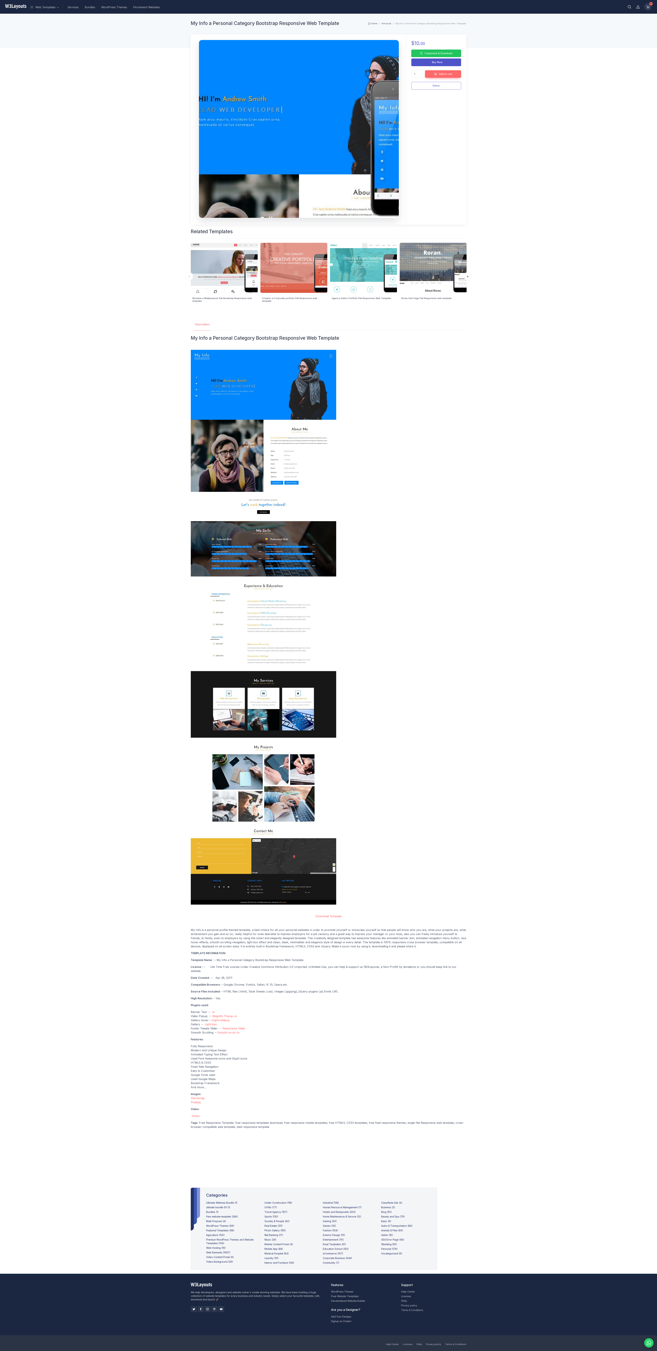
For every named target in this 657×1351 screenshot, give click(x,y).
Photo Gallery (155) (275, 1230)
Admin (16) (387, 1235)
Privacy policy (409, 1305)
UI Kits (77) (271, 1207)
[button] (629, 7)
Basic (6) (386, 1221)
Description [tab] (202, 324)
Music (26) (270, 1239)
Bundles (90, 7)
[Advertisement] (328, 1156)
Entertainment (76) (333, 1239)
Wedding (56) (389, 1244)
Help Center (408, 1291)
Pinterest (214, 1309)
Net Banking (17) (274, 1235)
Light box (211, 1024)
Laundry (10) (272, 1258)
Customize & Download (438, 53)
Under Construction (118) (278, 1202)
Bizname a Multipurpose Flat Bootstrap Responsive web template (222, 299)
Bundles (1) (212, 1211)
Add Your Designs (341, 1316)
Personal (386, 23)
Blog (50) (386, 1211)
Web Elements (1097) (218, 1252)
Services (73, 7)
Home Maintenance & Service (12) (342, 1216)
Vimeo (196, 1116)
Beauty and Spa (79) (393, 1216)
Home (374, 23)
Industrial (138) (331, 1202)
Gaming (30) (330, 1221)
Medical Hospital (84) (277, 1253)
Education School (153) (336, 1248)
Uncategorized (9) (391, 1253)
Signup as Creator (341, 1321)
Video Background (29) (219, 1261)
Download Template (328, 916)
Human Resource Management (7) (342, 1207)
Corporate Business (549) (337, 1258)
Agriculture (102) (215, 1235)
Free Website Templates (345, 1296)
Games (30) (329, 1225)
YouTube (221, 1309)
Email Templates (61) (334, 1244)
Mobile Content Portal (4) (279, 1244)
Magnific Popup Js (224, 1016)
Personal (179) (389, 1248)
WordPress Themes (114, 7)
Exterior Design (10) (334, 1235)
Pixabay (196, 1102)
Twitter (194, 1309)
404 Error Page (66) (392, 1239)
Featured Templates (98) (220, 1230)
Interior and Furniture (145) (279, 1262)
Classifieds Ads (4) (391, 1202)
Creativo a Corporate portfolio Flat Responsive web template (289, 299)
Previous (189, 276)
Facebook (201, 1309)
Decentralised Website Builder (348, 1300)
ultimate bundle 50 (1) (218, 1207)
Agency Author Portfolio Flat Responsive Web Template (361, 298)
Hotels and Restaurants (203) (339, 1211)
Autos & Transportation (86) (397, 1225)
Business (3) (388, 1207)
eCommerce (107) (333, 1253)
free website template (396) (222, 1216)
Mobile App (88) (274, 1248)
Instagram (207, 1309)
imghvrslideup (221, 1020)
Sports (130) (271, 1216)
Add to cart (445, 74)
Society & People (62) (277, 1221)
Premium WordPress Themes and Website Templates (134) (230, 1241)
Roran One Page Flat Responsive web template (426, 298)
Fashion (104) (330, 1230)
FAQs (404, 1300)
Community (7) (331, 1262)
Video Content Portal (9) (220, 1257)
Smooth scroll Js (228, 1032)
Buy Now (436, 62)
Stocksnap (198, 1098)
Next (467, 276)
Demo (436, 85)
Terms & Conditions (412, 1310)
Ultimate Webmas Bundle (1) (221, 1202)
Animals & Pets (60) (392, 1230)
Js (213, 1012)
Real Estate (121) (274, 1225)
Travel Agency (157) (276, 1211)
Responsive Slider (234, 1028)
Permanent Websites (146, 7)
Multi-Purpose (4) (216, 1221)
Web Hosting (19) (216, 1247)
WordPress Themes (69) (220, 1225)
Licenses (406, 1296)
